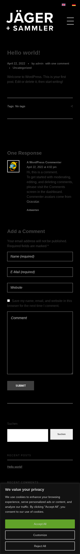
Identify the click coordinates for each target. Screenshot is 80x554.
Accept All (40, 524)
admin (39, 63)
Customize (40, 535)
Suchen (12, 423)
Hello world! (14, 466)
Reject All (40, 546)
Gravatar (33, 201)
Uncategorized (22, 67)
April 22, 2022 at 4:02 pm (42, 167)
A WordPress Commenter (44, 162)
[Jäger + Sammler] (29, 20)
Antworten (33, 210)
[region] (40, 518)
